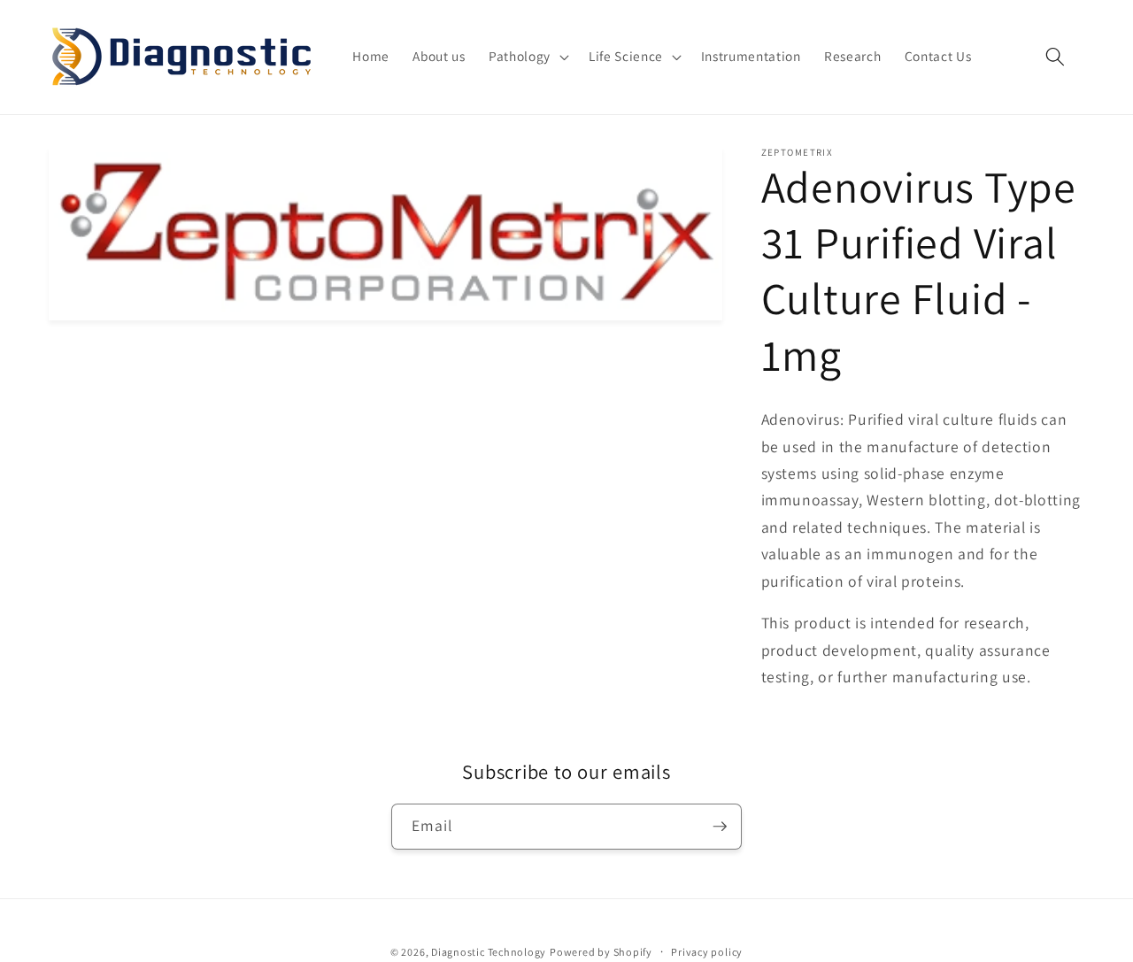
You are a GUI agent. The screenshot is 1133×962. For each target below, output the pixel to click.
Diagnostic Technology (488, 951)
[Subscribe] (719, 827)
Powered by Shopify (601, 951)
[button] (527, 56)
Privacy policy (707, 951)
